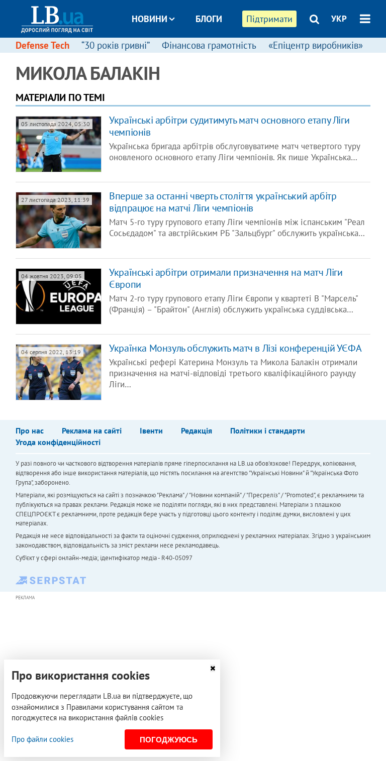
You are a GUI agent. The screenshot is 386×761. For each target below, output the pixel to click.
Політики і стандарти (267, 430)
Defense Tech (42, 45)
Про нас (30, 430)
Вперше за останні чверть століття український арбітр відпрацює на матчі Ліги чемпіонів (222, 201)
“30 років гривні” (115, 45)
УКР (339, 18)
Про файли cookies (42, 739)
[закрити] (212, 668)
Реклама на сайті (92, 430)
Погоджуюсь (169, 739)
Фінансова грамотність (209, 45)
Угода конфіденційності (58, 442)
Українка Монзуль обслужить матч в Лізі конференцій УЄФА (235, 348)
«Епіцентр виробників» (315, 45)
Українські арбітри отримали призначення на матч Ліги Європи (225, 278)
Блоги (209, 19)
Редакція (196, 430)
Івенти (151, 430)
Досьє (202, 56)
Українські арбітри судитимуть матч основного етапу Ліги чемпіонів (229, 126)
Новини (149, 19)
